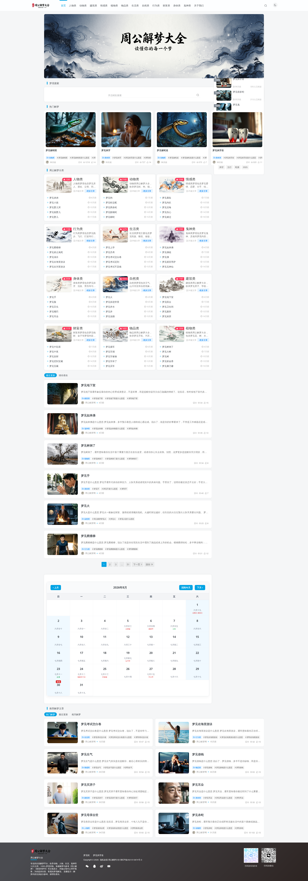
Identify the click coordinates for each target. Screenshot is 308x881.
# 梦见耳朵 (208, 797)
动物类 (83, 5)
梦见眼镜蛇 (111, 212)
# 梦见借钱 (208, 767)
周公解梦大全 (114, 859)
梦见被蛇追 (162, 150)
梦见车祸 (110, 351)
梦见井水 (110, 306)
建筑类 (93, 5)
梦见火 (109, 297)
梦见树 (165, 356)
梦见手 (52, 297)
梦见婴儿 (53, 216)
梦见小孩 (53, 202)
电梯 (221, 494)
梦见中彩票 (55, 346)
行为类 (156, 5)
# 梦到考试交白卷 (141, 737)
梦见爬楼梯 (55, 247)
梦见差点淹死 (56, 252)
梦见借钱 (198, 754)
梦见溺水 (53, 257)
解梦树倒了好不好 (226, 444)
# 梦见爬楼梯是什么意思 (114, 549)
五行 (229, 167)
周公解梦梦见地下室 (246, 412)
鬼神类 (187, 5)
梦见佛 (165, 257)
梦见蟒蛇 (110, 216)
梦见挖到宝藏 (56, 361)
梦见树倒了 (167, 346)
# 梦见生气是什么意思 (112, 767)
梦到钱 (232, 483)
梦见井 (109, 311)
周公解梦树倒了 (225, 439)
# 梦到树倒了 (132, 458)
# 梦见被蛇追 (173, 157)
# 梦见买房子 (97, 797)
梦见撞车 (110, 346)
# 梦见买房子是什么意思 (114, 797)
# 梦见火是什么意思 (126, 519)
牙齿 (229, 488)
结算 (250, 499)
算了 (221, 499)
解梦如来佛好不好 (243, 426)
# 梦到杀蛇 (239, 828)
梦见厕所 (166, 311)
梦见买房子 (88, 784)
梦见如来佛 (167, 247)
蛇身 (237, 167)
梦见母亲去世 (89, 815)
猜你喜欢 (63, 375)
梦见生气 (87, 754)
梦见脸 (52, 301)
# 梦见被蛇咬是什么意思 (79, 157)
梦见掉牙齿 (218, 150)
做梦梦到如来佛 (225, 426)
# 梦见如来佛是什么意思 (114, 428)
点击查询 (239, 331)
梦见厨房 (166, 316)
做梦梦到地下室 (242, 407)
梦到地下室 (223, 416)
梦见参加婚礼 (225, 384)
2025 (245, 167)
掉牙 (221, 167)
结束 (249, 494)
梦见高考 (110, 252)
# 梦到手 (123, 488)
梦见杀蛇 (198, 815)
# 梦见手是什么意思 (109, 488)
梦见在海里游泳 (57, 261)
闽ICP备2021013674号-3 (131, 859)
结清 (251, 488)
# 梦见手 (95, 488)
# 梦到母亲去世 (137, 828)
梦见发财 (53, 356)
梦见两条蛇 (111, 207)
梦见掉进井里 (112, 301)
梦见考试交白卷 (113, 257)
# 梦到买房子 (132, 797)
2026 (241, 483)
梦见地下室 (167, 297)
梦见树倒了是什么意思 (241, 449)
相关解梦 (76, 714)
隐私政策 (104, 859)
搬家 (221, 488)
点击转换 (239, 298)
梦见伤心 (166, 212)
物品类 (124, 5)
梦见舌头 (53, 306)
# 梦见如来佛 (97, 428)
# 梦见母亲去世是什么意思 (117, 828)
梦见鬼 (236, 104)
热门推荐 (220, 343)
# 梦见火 (112, 519)
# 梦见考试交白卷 (99, 737)
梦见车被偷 (111, 356)
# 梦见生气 (96, 767)
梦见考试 (240, 499)
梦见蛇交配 (111, 202)
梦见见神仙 (167, 266)
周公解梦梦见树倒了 (246, 444)
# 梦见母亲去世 (98, 828)
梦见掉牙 (105, 150)
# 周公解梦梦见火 (99, 519)
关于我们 (199, 5)
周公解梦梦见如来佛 (227, 430)
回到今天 (185, 587)
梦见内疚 (166, 202)
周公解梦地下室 (225, 407)
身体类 (176, 5)
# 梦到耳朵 (239, 797)
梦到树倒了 (223, 449)
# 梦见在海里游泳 (210, 737)
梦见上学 (110, 247)
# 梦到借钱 (239, 767)
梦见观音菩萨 (169, 261)
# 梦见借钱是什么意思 (223, 767)
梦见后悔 (166, 207)
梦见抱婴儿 (55, 212)
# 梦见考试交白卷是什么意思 (120, 737)
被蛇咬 (222, 483)
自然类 (145, 5)
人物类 (72, 5)
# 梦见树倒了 (97, 458)
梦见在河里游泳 (57, 266)
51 (128, 564)
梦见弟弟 (53, 197)
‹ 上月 (56, 587)
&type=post (240, 488)
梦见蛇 (251, 483)
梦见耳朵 (53, 316)
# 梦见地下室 (97, 398)
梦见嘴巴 (53, 311)
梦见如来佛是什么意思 (228, 435)
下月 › (200, 587)
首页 (63, 5)
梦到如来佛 (244, 430)
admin (230, 499)
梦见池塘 (110, 316)
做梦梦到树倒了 (242, 439)
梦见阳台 (166, 301)
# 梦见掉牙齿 (229, 157)
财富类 (166, 5)
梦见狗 (109, 197)
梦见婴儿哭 (55, 207)
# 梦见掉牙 (117, 157)
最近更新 (50, 375)
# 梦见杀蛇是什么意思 (223, 828)
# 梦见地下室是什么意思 (114, 398)
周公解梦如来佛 (238, 421)
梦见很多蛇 (238, 91)
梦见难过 (166, 216)
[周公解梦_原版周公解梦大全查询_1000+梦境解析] (40, 851)
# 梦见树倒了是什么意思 (114, 458)
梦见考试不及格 (113, 266)
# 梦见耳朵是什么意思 (223, 797)
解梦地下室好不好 (226, 412)
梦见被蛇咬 (51, 150)
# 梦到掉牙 (148, 157)
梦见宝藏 (53, 365)
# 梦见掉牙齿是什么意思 (246, 157)
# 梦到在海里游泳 (252, 737)
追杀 (241, 494)
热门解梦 (50, 714)
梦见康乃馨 (167, 365)
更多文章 (91, 190)
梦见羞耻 (166, 197)
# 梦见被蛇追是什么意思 (190, 157)
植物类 (114, 5)
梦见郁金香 (167, 361)
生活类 (135, 5)
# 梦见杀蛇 (208, 828)
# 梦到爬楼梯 (132, 549)
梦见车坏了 (111, 361)
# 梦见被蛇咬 (62, 157)
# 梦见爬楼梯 (97, 549)
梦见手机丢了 (225, 390)
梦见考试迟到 (112, 261)
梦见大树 (166, 351)
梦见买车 (110, 365)
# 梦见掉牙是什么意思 (132, 157)
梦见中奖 (53, 351)
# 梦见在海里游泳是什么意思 (231, 737)
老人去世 (231, 494)
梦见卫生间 (167, 306)
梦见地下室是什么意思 (241, 416)
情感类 (103, 5)
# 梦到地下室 (132, 398)
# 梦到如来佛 (132, 428)
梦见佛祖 (166, 252)
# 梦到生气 (128, 767)
